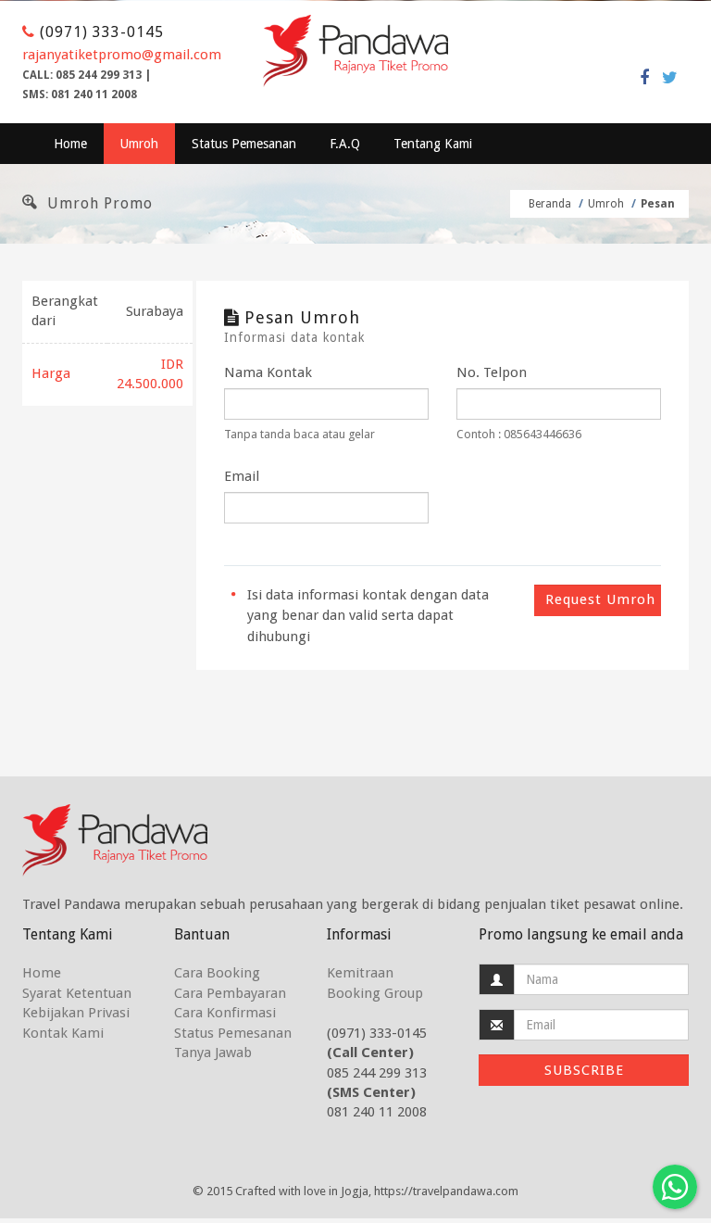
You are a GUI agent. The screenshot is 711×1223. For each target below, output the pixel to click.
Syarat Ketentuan (76, 993)
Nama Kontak (268, 372)
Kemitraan (360, 973)
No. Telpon (491, 372)
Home (70, 143)
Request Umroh (600, 599)
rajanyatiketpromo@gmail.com (121, 54)
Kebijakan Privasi (76, 1012)
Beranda (551, 203)
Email (241, 476)
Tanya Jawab (213, 1052)
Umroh (139, 143)
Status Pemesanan (244, 143)
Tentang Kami (432, 143)
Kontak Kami (63, 1033)
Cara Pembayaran (230, 993)
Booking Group (375, 993)
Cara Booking (217, 973)
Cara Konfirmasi (225, 1012)
